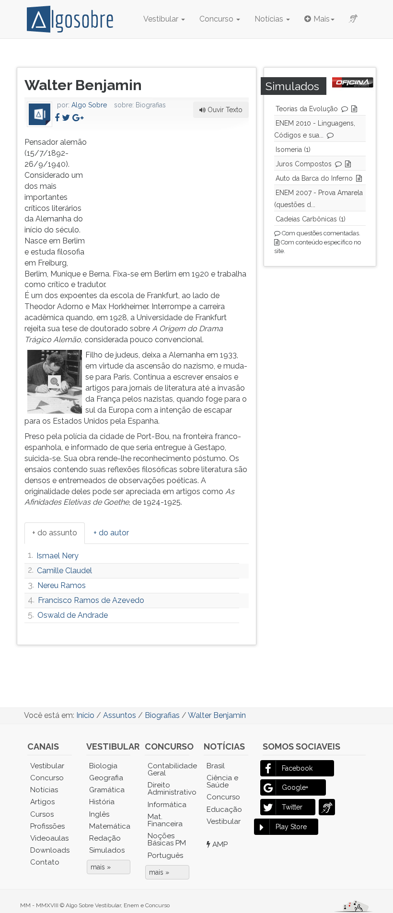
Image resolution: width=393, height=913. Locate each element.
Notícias (269, 18)
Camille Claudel (64, 570)
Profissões (47, 826)
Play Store (291, 827)
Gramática (107, 790)
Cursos (42, 814)
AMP (219, 844)
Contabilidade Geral (168, 769)
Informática (167, 804)
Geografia (106, 778)
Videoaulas (49, 838)
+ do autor (111, 532)
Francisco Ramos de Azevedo (91, 600)
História (102, 801)
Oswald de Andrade (72, 615)
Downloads (49, 850)
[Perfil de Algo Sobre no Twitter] (66, 118)
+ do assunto (54, 532)
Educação (224, 809)
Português (165, 855)
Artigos (42, 801)
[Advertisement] (177, 197)
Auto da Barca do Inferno (314, 178)
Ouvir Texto (224, 110)
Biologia (103, 766)
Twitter (292, 807)
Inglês (99, 814)
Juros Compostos (304, 164)
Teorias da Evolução (307, 109)
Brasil (216, 766)
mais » (101, 867)
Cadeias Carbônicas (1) (311, 219)
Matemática (109, 826)
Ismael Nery (57, 555)
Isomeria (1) (293, 149)
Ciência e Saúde (222, 781)
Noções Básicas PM (167, 839)
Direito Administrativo (168, 789)
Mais (321, 18)
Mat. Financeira (165, 820)
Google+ (295, 787)
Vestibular (161, 18)
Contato (44, 862)
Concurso (217, 18)
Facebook (297, 768)
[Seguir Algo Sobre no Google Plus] (77, 118)
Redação (105, 838)
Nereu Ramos (61, 585)
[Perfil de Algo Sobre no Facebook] (57, 118)
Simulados (107, 850)
